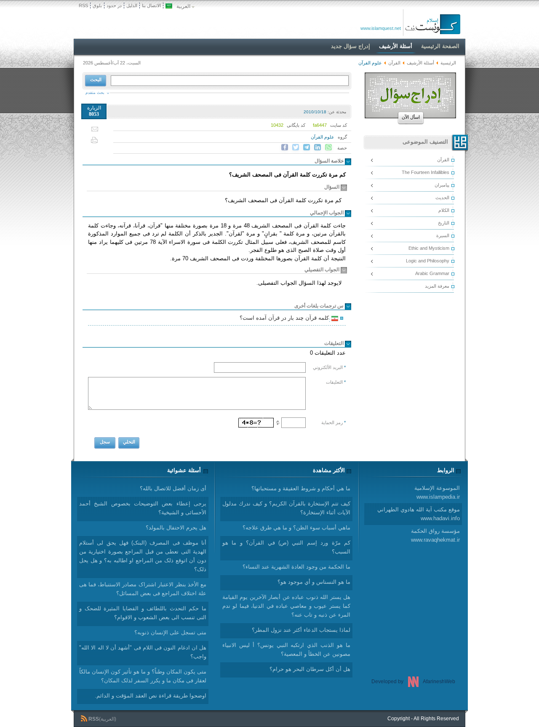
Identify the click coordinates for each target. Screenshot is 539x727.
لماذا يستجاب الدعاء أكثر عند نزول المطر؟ (301, 630)
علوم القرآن (322, 136)
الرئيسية (448, 62)
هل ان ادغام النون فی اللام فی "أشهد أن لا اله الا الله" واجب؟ (142, 652)
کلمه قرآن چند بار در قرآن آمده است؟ (285, 319)
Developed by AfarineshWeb (413, 681)
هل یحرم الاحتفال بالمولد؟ (176, 527)
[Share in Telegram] (306, 147)
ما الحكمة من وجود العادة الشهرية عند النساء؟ (296, 567)
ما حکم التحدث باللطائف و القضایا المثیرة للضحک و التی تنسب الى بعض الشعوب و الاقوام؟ (142, 612)
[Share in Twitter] (295, 147)
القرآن (394, 62)
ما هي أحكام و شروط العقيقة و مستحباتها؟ (300, 488)
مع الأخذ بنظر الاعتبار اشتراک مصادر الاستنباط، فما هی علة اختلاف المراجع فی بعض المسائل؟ (142, 588)
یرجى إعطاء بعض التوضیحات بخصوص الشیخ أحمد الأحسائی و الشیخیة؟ (142, 508)
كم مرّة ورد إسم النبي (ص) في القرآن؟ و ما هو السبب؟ (286, 547)
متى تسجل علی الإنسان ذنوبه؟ (170, 632)
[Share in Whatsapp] (328, 147)
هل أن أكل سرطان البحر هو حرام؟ (310, 669)
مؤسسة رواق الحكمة (435, 535)
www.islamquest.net (380, 28)
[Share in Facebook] (284, 147)
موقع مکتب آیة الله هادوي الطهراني (418, 513)
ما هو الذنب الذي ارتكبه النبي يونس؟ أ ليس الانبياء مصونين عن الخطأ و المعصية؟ (286, 649)
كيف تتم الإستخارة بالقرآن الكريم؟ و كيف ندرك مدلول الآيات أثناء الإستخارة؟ (286, 508)
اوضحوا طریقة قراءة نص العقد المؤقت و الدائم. (150, 695)
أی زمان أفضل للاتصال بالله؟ (173, 488)
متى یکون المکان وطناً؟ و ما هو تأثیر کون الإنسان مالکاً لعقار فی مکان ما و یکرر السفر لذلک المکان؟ (142, 676)
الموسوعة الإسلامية (437, 492)
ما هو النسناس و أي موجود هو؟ (314, 582)
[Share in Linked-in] (317, 147)
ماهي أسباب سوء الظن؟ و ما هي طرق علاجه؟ (296, 527)
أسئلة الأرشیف (420, 62)
